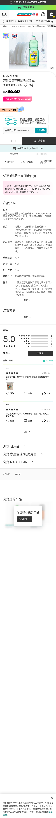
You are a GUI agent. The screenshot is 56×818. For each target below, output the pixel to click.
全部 (5, 361)
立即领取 (40, 130)
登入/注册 (23, 519)
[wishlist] (25, 85)
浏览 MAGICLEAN (15, 462)
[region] (28, 806)
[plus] (15, 140)
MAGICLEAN (10, 76)
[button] (51, 14)
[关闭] (52, 798)
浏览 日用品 (11, 446)
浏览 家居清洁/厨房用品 (20, 454)
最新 (11, 361)
